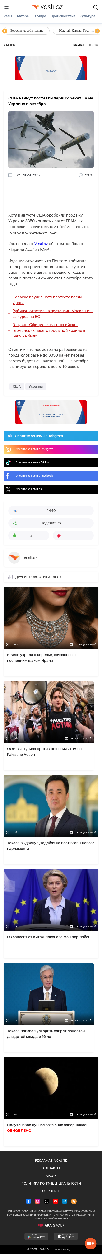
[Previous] (5, 31)
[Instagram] (37, 1202)
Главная (78, 44)
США (17, 386)
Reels (8, 16)
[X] (46, 1202)
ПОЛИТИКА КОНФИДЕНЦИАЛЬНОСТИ (51, 1183)
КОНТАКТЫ (51, 1168)
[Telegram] (64, 1202)
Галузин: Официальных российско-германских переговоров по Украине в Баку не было (49, 330)
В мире (40, 16)
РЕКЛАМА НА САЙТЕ (51, 1160)
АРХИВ (51, 1176)
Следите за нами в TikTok (32, 462)
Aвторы (23, 16)
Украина (36, 386)
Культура (87, 16)
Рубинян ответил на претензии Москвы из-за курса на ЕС (53, 313)
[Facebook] (28, 1202)
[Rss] (74, 1202)
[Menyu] (6, 7)
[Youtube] (55, 1202)
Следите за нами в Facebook (34, 475)
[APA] (51, 1225)
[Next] (97, 31)
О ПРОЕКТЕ (51, 1191)
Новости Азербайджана (26, 30)
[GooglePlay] (36, 1236)
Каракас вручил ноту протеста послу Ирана (47, 300)
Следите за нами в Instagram (34, 449)
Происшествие (62, 16)
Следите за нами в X (29, 489)
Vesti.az (41, 243)
